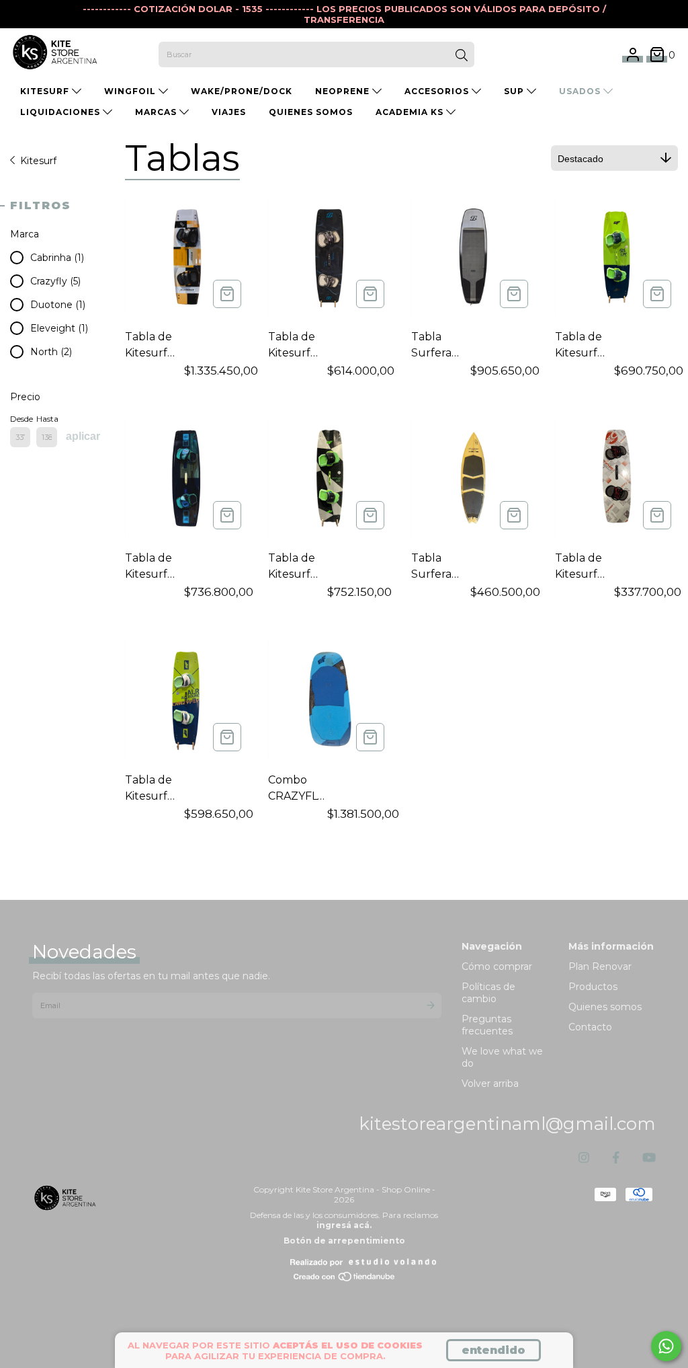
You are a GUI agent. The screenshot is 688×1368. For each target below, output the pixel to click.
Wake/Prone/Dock (241, 91)
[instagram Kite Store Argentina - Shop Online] (583, 1158)
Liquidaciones (61, 112)
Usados (581, 91)
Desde (20, 419)
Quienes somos (605, 1007)
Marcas (157, 112)
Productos (592, 987)
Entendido (493, 1350)
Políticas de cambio (488, 993)
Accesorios (438, 91)
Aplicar (83, 436)
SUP (515, 91)
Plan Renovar (600, 966)
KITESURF (46, 91)
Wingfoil (131, 91)
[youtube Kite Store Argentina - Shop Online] (649, 1158)
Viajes (229, 112)
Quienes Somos (311, 112)
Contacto (590, 1027)
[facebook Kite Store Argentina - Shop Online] (615, 1158)
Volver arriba (490, 1083)
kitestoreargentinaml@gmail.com (507, 1124)
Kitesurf (38, 161)
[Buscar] (461, 56)
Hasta (46, 419)
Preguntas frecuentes (487, 1025)
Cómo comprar (497, 966)
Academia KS (411, 112)
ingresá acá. (344, 1225)
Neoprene (343, 91)
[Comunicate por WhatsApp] (666, 1346)
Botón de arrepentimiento (344, 1241)
